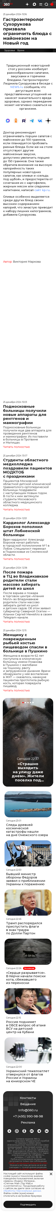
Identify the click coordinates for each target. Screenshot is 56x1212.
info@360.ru (28, 1110)
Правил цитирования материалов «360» (28, 1163)
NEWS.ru (16, 87)
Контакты (28, 1098)
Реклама (28, 1122)
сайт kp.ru (42, 190)
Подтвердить (28, 1204)
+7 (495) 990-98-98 (28, 1116)
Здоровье (9, 50)
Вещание (28, 1104)
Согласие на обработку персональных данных (28, 1170)
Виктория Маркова (27, 261)
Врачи (20, 50)
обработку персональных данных (22, 1190)
